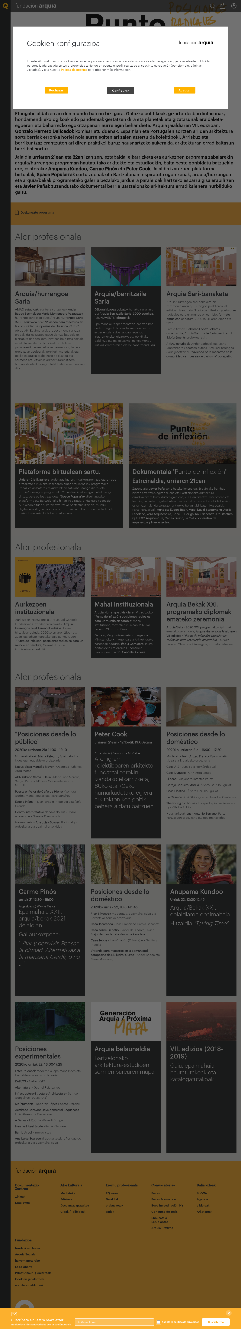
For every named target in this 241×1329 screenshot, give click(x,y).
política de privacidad (186, 1321)
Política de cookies (74, 69)
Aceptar (184, 90)
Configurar (120, 90)
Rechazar (56, 90)
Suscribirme (216, 1322)
